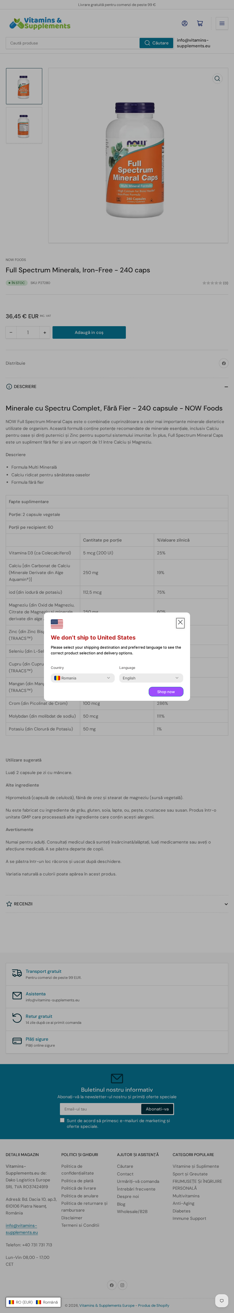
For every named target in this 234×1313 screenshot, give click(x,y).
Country (57, 667)
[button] (33, 1302)
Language (127, 667)
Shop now (166, 691)
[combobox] (65, 678)
